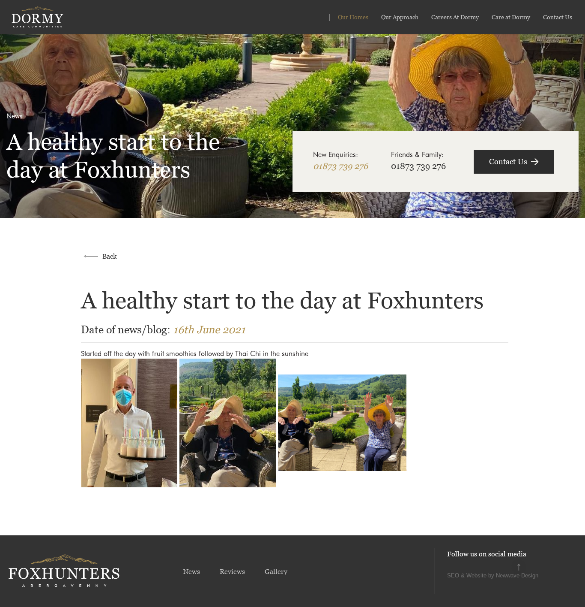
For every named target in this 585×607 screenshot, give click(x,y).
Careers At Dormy (455, 17)
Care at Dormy (511, 17)
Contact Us (557, 17)
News (191, 571)
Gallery (276, 571)
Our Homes (353, 17)
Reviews (232, 571)
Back (109, 256)
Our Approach (399, 17)
